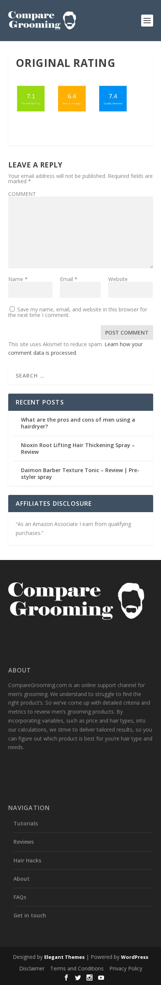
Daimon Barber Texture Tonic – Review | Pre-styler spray (80, 473)
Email (69, 279)
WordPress (134, 957)
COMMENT (22, 193)
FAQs (19, 897)
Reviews (23, 841)
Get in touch (29, 915)
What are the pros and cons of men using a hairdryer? (78, 423)
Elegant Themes (64, 957)
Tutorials (25, 823)
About (21, 878)
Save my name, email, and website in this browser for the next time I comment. (77, 312)
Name (18, 279)
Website (118, 279)
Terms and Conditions (77, 968)
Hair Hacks (27, 860)
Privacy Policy (125, 968)
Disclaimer (32, 968)
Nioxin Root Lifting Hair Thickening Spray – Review (78, 448)
